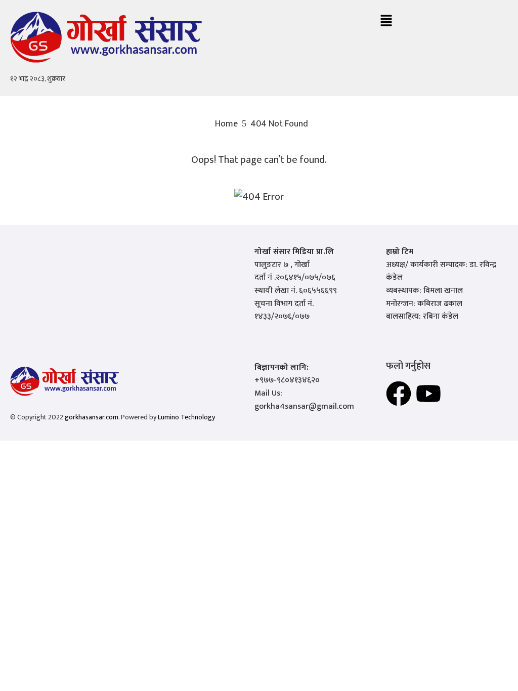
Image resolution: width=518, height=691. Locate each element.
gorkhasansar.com (91, 417)
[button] (386, 21)
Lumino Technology (186, 417)
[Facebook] (398, 393)
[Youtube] (428, 393)
